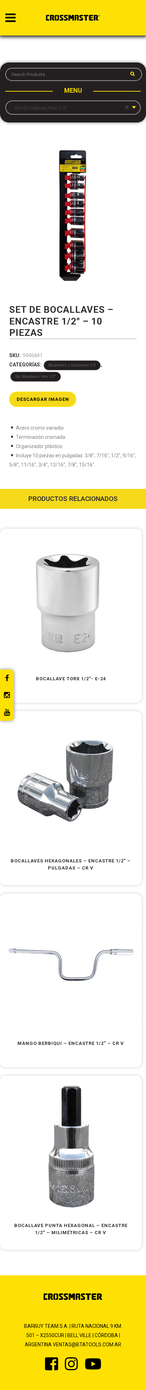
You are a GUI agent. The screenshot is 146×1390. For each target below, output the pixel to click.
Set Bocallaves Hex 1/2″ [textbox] (70, 107)
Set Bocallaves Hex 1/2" (35, 376)
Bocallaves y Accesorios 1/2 (72, 365)
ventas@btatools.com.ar (87, 1344)
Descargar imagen (43, 399)
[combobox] (73, 107)
